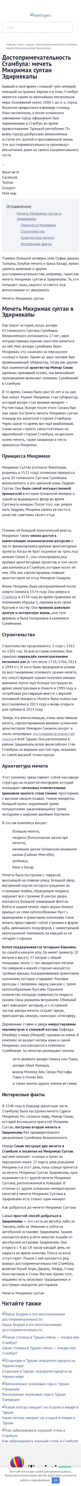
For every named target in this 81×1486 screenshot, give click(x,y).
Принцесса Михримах (38, 225)
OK (56, 1480)
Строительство (33, 231)
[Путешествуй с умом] (40, 12)
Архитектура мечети (37, 237)
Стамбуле (9, 596)
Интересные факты (36, 243)
